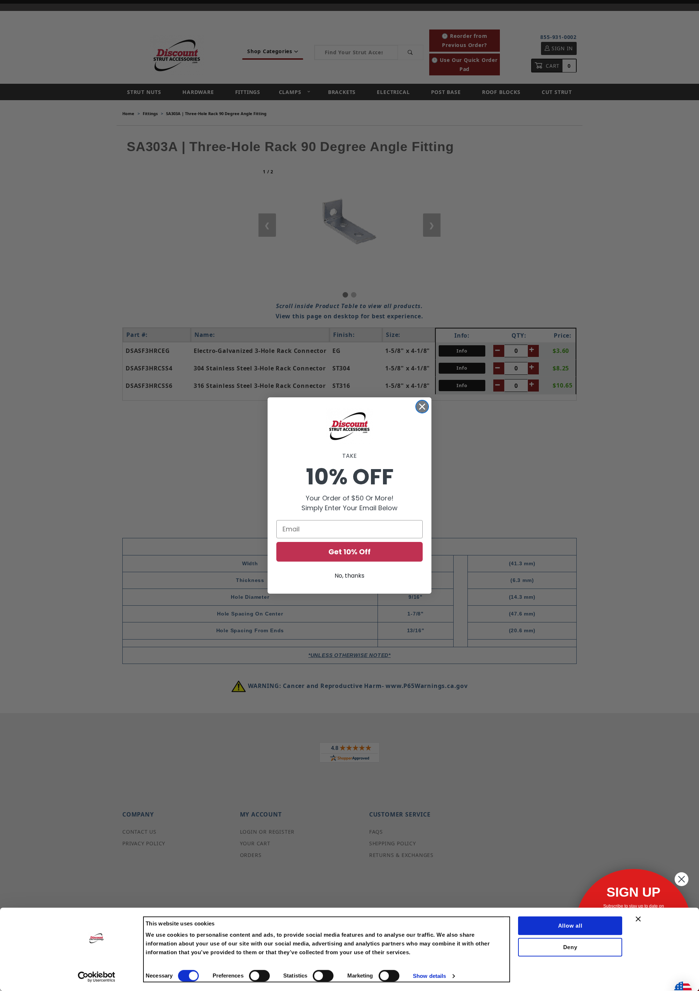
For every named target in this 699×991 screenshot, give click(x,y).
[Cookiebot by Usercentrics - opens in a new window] (97, 976)
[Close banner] (638, 918)
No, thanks (349, 575)
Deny (570, 947)
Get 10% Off (349, 552)
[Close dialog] (422, 406)
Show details (429, 976)
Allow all (570, 926)
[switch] (259, 976)
